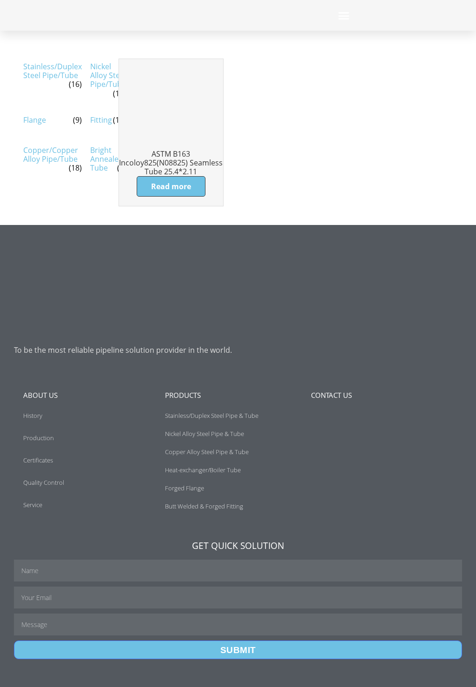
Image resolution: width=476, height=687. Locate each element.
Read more (171, 186)
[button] (344, 15)
